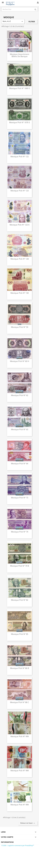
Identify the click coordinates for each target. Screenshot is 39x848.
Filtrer (31, 21)
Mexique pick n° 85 (19, 634)
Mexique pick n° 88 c (19, 702)
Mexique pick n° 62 (19, 395)
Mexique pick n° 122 (19, 156)
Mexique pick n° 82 (19, 600)
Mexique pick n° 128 (19, 258)
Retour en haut (27, 823)
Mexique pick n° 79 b (19, 565)
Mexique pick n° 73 (19, 497)
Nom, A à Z (13, 21)
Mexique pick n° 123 (19, 190)
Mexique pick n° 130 (19, 293)
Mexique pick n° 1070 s (19, 122)
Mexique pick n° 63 (19, 429)
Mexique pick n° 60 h (19, 361)
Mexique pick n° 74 (19, 531)
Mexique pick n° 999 (19, 736)
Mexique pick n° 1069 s (19, 88)
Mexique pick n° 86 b (19, 668)
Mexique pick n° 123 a (19, 224)
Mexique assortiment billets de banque (19, 55)
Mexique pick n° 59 (19, 327)
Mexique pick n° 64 (19, 463)
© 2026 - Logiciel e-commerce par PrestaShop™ (18, 845)
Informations (7, 842)
